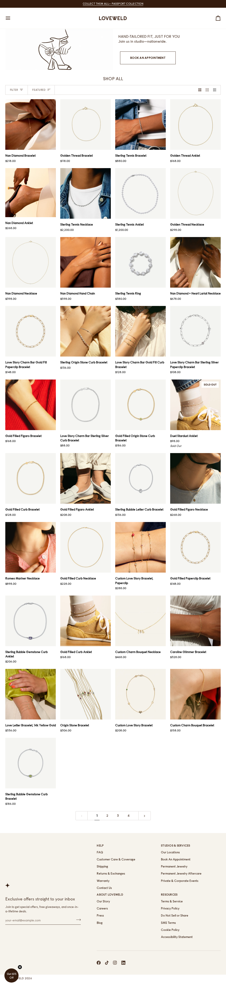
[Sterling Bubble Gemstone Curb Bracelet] (30, 763)
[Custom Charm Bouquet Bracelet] (195, 694)
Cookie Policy (170, 930)
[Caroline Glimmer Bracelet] (195, 621)
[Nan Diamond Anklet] (30, 192)
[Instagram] (115, 963)
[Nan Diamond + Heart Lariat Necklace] (195, 262)
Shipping (102, 866)
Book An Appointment (148, 57)
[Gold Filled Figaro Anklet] (85, 478)
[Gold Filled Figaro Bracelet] (30, 405)
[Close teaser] (20, 967)
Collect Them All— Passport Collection (113, 3)
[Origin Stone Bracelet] (85, 694)
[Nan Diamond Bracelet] (30, 124)
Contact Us (104, 888)
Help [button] (100, 845)
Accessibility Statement (177, 937)
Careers (102, 908)
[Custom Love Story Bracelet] (140, 694)
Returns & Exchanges (111, 873)
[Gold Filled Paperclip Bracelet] (195, 547)
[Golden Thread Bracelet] (85, 124)
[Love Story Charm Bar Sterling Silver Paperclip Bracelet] (195, 331)
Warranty (103, 881)
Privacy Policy (170, 908)
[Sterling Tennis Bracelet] (140, 124)
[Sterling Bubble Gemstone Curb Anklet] (30, 621)
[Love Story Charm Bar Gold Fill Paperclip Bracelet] (30, 331)
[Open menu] (12, 18)
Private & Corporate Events (179, 881)
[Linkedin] (123, 963)
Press (100, 915)
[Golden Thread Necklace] (195, 193)
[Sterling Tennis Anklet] (140, 193)
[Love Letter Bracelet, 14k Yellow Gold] (30, 694)
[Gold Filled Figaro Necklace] (195, 478)
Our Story (103, 901)
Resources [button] (169, 894)
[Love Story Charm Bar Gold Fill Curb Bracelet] (140, 331)
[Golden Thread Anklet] (195, 124)
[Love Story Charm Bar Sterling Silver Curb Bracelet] (85, 405)
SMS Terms (168, 922)
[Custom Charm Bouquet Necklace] (140, 621)
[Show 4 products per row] (216, 90)
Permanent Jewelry (174, 866)
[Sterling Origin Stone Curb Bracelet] (85, 331)
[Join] (77, 919)
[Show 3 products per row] (207, 90)
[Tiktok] (107, 963)
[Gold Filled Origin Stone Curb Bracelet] (140, 405)
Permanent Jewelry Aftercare (181, 873)
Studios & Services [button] (175, 845)
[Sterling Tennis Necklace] (85, 193)
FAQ (100, 852)
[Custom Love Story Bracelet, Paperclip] (140, 547)
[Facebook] (99, 963)
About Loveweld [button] (110, 894)
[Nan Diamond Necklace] (30, 262)
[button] (11, 975)
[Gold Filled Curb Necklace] (85, 547)
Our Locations (170, 852)
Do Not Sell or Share (174, 915)
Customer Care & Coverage (116, 859)
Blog (100, 922)
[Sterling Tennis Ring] (140, 262)
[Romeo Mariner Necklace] (30, 547)
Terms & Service (172, 901)
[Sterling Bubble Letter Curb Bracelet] (140, 478)
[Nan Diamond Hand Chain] (85, 262)
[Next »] (144, 815)
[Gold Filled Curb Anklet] (85, 621)
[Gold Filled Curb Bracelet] (30, 478)
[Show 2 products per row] (200, 90)
